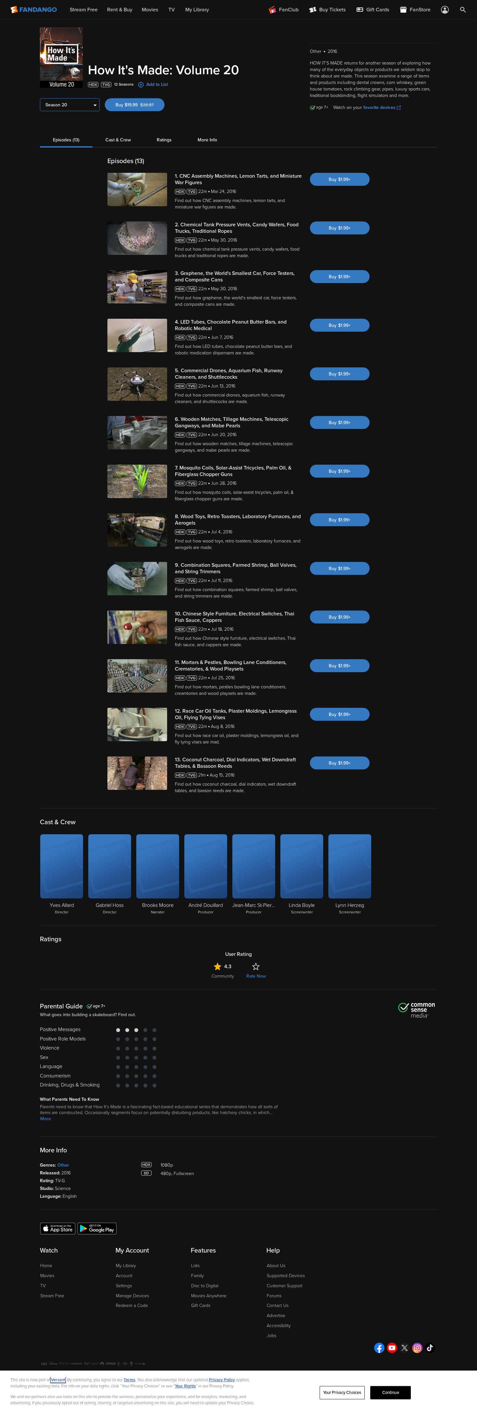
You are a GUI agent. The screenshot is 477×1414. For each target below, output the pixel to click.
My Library (126, 1265)
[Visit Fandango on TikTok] (429, 1347)
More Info (207, 140)
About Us (276, 1265)
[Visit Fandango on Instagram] (417, 1347)
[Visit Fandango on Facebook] (379, 1347)
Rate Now (256, 976)
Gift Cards (200, 1305)
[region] (238, 1392)
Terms (129, 1380)
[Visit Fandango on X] (404, 1347)
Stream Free (52, 1296)
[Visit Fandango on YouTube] (392, 1347)
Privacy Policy (222, 1380)
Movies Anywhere (208, 1296)
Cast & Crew (118, 140)
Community (223, 976)
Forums (274, 1296)
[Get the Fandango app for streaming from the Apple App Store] (58, 1228)
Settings (124, 1286)
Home (46, 1265)
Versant (58, 1380)
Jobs (271, 1335)
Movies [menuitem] (150, 9)
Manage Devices (132, 1296)
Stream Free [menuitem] (84, 9)
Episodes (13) (66, 140)
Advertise (276, 1315)
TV (43, 1286)
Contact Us (277, 1305)
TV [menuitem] (171, 9)
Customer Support (284, 1286)
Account (124, 1275)
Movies (47, 1275)
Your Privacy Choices (342, 1392)
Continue (390, 1392)
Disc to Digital (204, 1286)
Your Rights (185, 1386)
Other (63, 1165)
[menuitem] (372, 9)
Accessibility (279, 1325)
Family (197, 1275)
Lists (195, 1265)
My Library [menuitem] (197, 9)
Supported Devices (286, 1275)
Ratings (164, 140)
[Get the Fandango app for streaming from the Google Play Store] (97, 1228)
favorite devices (379, 107)
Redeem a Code (132, 1305)
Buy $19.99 (140, 105)
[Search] (463, 9)
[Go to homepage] (34, 9)
